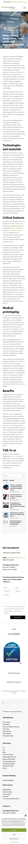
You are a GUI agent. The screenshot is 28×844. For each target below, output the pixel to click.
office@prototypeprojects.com (19, 2)
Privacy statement (14, 842)
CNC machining (16, 228)
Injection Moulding (8, 780)
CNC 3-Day (6, 729)
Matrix (5, 768)
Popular (11, 480)
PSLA (4, 752)
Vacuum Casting (7, 792)
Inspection (6, 796)
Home (4, 27)
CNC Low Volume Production (11, 727)
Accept (14, 830)
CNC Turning (6, 722)
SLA (4, 750)
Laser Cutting (7, 794)
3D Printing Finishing (9, 764)
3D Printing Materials (9, 761)
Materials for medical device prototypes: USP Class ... (17, 514)
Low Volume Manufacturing (11, 798)
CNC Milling (6, 724)
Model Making (7, 789)
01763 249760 (7, 2)
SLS (4, 748)
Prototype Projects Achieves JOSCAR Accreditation (15, 522)
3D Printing (11, 27)
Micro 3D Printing (8, 754)
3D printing (11, 157)
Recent (5, 480)
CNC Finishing (7, 733)
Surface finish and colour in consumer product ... (16, 496)
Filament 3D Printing (9, 759)
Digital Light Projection (9, 757)
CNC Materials (7, 731)
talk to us (14, 456)
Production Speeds (8, 736)
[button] (25, 815)
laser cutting (11, 230)
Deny (14, 834)
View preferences (14, 838)
